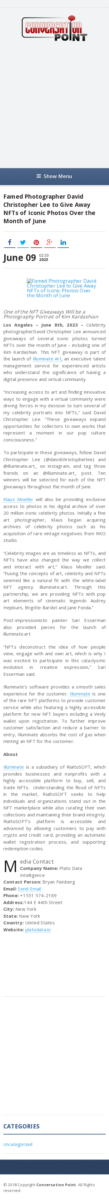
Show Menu (58, 176)
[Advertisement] (54, 104)
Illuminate (80, 694)
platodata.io (38, 929)
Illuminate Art (47, 359)
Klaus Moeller (18, 499)
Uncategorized (18, 1144)
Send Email (29, 889)
